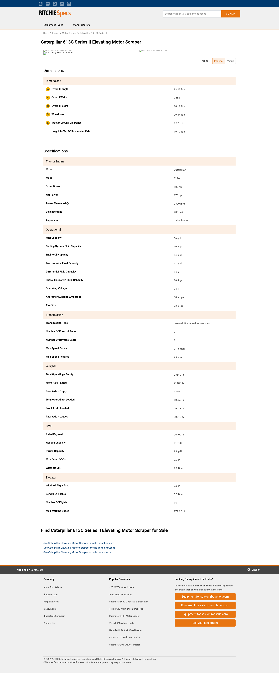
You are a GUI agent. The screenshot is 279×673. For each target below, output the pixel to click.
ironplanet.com (51, 601)
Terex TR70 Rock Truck (120, 594)
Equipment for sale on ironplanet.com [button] (205, 605)
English (257, 569)
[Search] (230, 13)
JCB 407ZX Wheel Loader (121, 587)
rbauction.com (50, 594)
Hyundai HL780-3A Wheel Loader (125, 630)
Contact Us (37, 569)
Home (46, 33)
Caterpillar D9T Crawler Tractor (124, 644)
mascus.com (49, 608)
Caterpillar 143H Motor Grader (124, 616)
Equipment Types (53, 24)
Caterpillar (85, 33)
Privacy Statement (133, 659)
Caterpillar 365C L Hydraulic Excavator (128, 601)
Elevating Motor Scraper (64, 33)
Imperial (218, 60)
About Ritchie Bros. (53, 587)
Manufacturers (81, 24)
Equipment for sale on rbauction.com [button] (205, 596)
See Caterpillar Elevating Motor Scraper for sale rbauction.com (78, 543)
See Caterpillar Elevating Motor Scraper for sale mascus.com (77, 552)
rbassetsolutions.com (54, 616)
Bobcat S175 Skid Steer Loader (124, 637)
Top (273, 668)
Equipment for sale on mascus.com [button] (205, 614)
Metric (230, 60)
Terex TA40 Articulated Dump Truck (126, 608)
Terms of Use (149, 659)
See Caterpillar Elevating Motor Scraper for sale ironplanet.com (79, 547)
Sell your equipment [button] (205, 622)
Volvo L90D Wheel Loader (122, 623)
